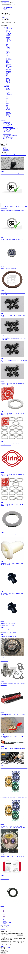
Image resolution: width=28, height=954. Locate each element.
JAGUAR (8, 52)
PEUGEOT (8, 69)
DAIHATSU (8, 40)
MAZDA (8, 62)
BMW (7, 32)
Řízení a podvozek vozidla (10, 135)
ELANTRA (8, 89)
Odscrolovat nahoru (5, 925)
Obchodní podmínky (7, 922)
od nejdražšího (6, 150)
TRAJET (8, 114)
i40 (6, 102)
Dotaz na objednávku (5, 2)
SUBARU (8, 79)
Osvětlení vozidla (8, 124)
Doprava (5, 919)
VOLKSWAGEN (9, 83)
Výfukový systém (7, 130)
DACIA (7, 38)
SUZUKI (8, 80)
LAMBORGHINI (9, 57)
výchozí (4, 147)
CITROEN (8, 37)
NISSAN (8, 67)
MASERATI (8, 61)
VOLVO (7, 85)
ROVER (7, 73)
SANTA (7, 110)
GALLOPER (6, 86)
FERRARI (8, 42)
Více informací (20, 934)
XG (6, 117)
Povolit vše (8, 947)
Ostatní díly (6, 141)
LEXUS (7, 60)
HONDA (8, 46)
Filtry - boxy (7, 129)
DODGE (8, 41)
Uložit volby (3, 952)
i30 (6, 101)
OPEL (7, 68)
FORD (7, 45)
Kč (6, 143)
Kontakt (4, 923)
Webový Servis (7, 927)
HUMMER (8, 47)
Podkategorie (3, 120)
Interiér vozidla (7, 123)
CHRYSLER (8, 35)
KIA (7, 54)
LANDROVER (9, 59)
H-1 (6, 95)
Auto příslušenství (8, 138)
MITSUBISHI (9, 66)
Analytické (4, 950)
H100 (7, 96)
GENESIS (8, 92)
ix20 (7, 105)
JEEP (7, 53)
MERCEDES (8, 64)
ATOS (7, 87)
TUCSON (8, 115)
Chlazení (6, 131)
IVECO (7, 51)
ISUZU (7, 49)
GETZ (7, 93)
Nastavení (3, 947)
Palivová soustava (8, 127)
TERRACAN (9, 113)
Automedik (3, 929)
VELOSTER (8, 116)
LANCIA (8, 58)
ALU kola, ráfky (8, 137)
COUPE (7, 88)
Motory (6, 125)
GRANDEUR (9, 94)
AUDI (7, 30)
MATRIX (8, 109)
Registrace (5, 9)
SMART (7, 78)
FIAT (7, 44)
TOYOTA (8, 81)
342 (4, 916)
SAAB (7, 74)
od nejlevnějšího (6, 149)
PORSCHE (8, 71)
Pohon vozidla (7, 134)
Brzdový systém (7, 136)
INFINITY (8, 48)
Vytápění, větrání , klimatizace (10, 132)
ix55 (7, 107)
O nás (4, 921)
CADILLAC (8, 33)
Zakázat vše (3, 946)
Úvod (4, 17)
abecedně (5, 148)
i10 (6, 99)
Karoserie (6, 122)
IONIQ (7, 103)
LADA (7, 55)
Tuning (5, 139)
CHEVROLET (9, 34)
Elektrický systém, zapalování (10, 128)
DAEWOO (8, 39)
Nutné (3, 948)
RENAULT (8, 72)
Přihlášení (5, 8)
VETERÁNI (8, 82)
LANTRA (8, 108)
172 (4, 914)
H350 (7, 98)
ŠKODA (7, 76)
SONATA (8, 112)
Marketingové (5, 951)
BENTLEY (8, 31)
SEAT (7, 75)
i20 (6, 100)
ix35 (7, 106)
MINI (7, 65)
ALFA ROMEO (9, 28)
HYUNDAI (5, 18)
